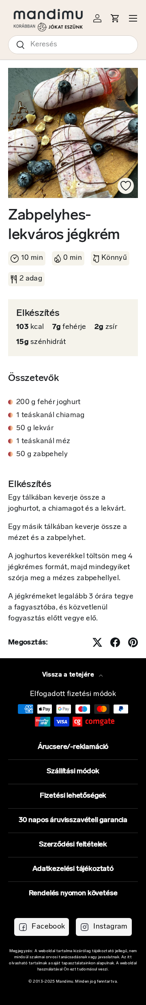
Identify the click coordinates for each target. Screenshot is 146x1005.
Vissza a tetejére (69, 675)
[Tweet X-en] (97, 642)
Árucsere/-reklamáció (73, 747)
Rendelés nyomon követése (73, 893)
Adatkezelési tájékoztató (73, 869)
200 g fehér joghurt (48, 402)
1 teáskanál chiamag (50, 415)
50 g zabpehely (42, 454)
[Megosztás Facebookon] (115, 642)
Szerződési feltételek (73, 844)
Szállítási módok (73, 771)
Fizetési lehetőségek (73, 796)
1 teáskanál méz (43, 441)
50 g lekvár (35, 428)
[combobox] (73, 45)
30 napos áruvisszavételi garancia (73, 820)
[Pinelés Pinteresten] (133, 642)
